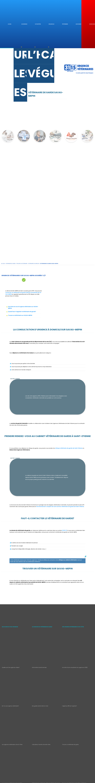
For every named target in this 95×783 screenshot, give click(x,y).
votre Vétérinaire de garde (39, 24)
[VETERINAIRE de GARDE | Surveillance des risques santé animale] (55, 172)
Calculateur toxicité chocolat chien (41, 748)
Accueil (9, 24)
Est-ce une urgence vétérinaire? (10, 708)
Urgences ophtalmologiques (20, 57)
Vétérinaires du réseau (34, 76)
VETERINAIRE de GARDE (10, 263)
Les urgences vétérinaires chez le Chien (12, 748)
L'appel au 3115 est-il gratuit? (69, 708)
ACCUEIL (3, 263)
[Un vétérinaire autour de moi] (39, 195)
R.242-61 (64, 530)
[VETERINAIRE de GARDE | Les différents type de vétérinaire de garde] (7, 195)
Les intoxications (20, 76)
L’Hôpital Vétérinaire (34, 57)
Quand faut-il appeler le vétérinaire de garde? (22, 311)
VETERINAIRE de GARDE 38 (33, 263)
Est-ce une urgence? (20, 95)
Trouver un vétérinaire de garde (70, 748)
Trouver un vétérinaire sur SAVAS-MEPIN (20, 315)
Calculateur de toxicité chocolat (47, 57)
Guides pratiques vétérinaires (47, 76)
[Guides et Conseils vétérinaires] (87, 183)
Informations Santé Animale (39, 668)
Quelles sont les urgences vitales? (11, 668)
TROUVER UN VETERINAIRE (21, 263)
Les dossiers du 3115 (79, 24)
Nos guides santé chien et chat (40, 708)
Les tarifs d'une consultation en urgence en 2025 (74, 668)
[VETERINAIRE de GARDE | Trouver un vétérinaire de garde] (23, 195)
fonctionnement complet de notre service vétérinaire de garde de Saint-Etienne (60, 506)
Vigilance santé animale (52, 24)
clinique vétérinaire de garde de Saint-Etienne (69, 448)
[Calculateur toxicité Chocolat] (71, 172)
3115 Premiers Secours (66, 24)
